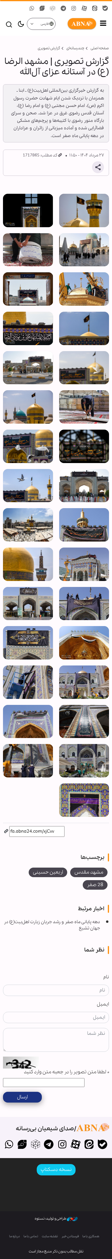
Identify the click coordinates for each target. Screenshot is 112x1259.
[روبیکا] (35, 1145)
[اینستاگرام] (62, 1145)
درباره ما (14, 1236)
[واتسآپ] (9, 1145)
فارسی (45, 24)
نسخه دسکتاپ (56, 1169)
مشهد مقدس (88, 872)
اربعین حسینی (48, 872)
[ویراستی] (22, 1145)
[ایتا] (89, 1145)
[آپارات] (75, 1145)
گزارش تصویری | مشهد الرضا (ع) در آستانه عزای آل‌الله (56, 66)
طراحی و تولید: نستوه (51, 1218)
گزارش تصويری (49, 48)
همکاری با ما (90, 1236)
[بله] (102, 1145)
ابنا (76, 23)
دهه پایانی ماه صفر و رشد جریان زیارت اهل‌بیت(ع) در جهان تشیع (52, 925)
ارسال (22, 1097)
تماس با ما (31, 1236)
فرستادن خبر (70, 1236)
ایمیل (103, 1004)
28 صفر (95, 884)
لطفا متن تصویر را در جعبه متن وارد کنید (66, 1072)
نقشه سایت (50, 1236)
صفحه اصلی (99, 48)
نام (106, 977)
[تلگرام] (49, 1145)
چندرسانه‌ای (75, 48)
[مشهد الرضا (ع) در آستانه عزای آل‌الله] (84, 210)
